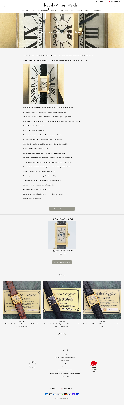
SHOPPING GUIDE (43, 10)
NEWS (65, 354)
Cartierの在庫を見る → (62, 262)
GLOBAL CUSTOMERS (65, 370)
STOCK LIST (24, 10)
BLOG (32, 10)
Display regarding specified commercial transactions (65, 373)
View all (62, 333)
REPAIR (79, 10)
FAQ (65, 363)
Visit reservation (68, 10)
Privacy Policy (65, 376)
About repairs (65, 360)
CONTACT (97, 10)
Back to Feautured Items (63, 208)
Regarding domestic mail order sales (65, 357)
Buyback (88, 10)
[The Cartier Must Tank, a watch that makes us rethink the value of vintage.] (102, 300)
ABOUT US (54, 10)
